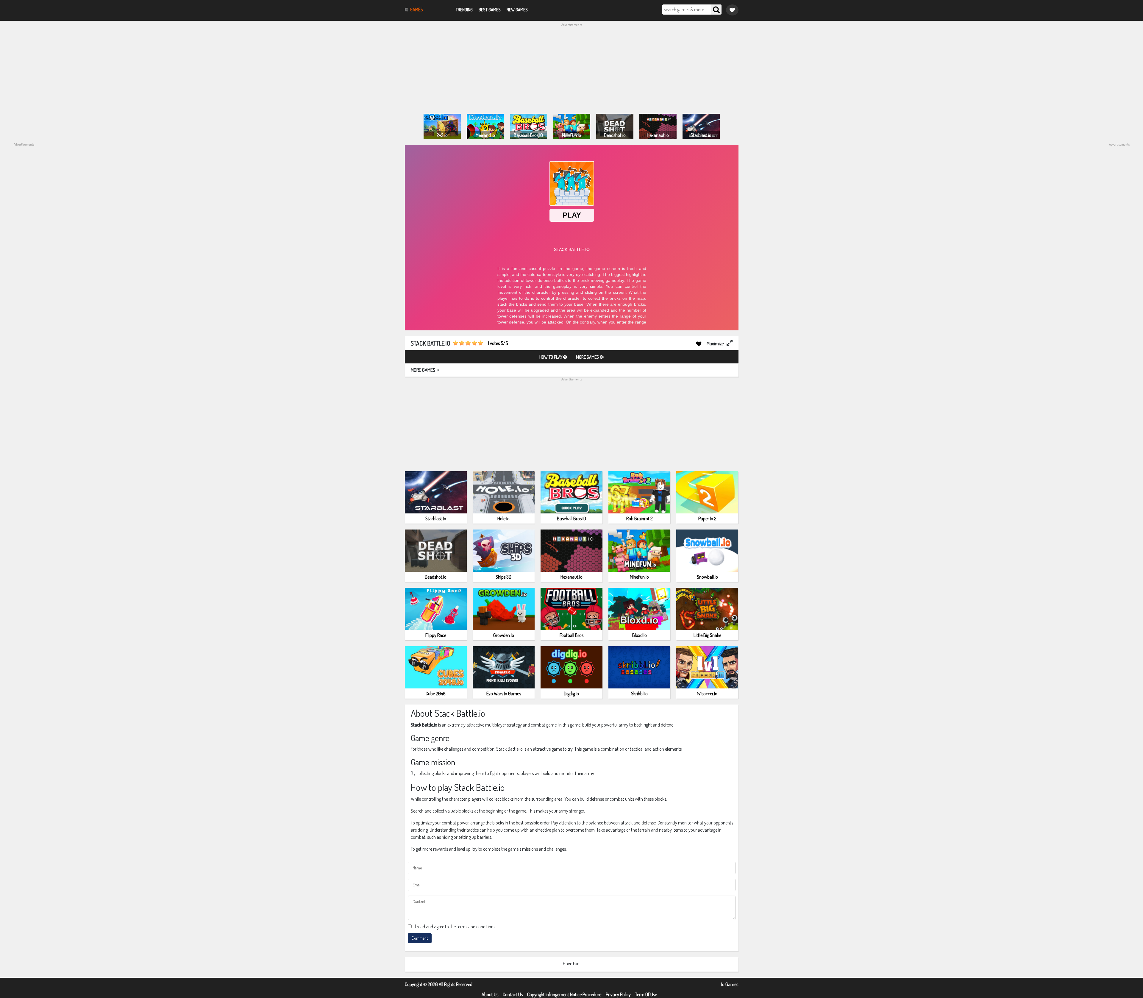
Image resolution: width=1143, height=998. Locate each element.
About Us (490, 994)
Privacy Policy (618, 994)
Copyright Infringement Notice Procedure (564, 994)
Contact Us (513, 994)
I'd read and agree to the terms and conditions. (454, 927)
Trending (464, 10)
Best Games (490, 10)
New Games (517, 10)
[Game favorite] (732, 9)
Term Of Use (646, 994)
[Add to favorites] (699, 343)
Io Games (729, 984)
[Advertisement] (571, 69)
